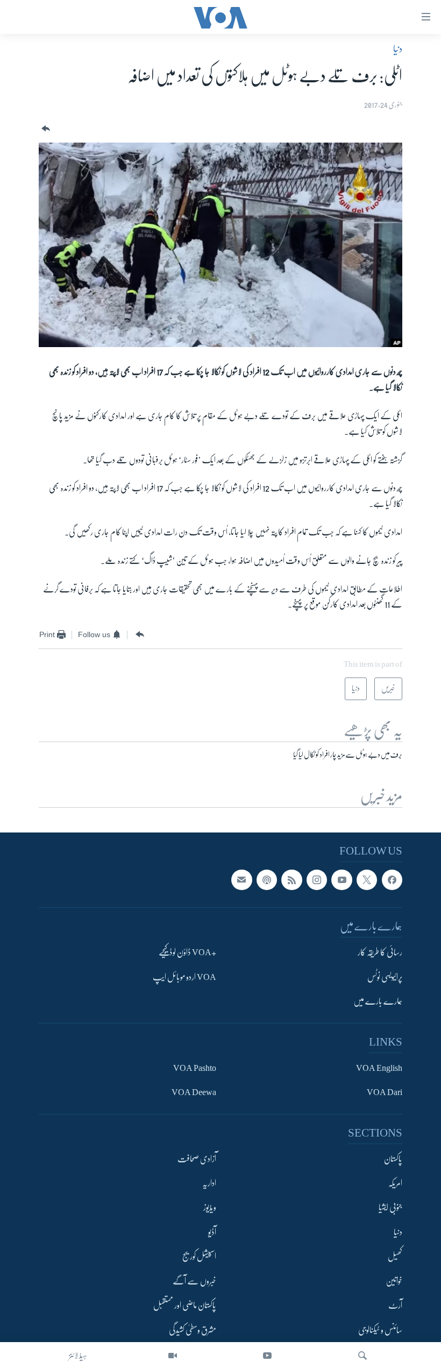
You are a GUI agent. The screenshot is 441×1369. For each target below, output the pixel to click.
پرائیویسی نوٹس (384, 977)
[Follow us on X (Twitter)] (367, 880)
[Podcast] (267, 880)
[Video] (173, 1355)
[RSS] (291, 880)
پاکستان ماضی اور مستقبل (184, 1306)
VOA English (379, 1068)
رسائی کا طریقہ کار (380, 953)
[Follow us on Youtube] (341, 880)
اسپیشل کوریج (199, 1257)
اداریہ (209, 1183)
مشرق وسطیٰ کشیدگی (192, 1330)
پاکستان (393, 1159)
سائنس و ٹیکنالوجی (380, 1330)
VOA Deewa (194, 1093)
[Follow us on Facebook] (392, 880)
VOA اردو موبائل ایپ (184, 977)
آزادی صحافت (196, 1159)
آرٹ (395, 1306)
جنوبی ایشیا (390, 1208)
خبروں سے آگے (194, 1281)
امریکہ (395, 1183)
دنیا (397, 49)
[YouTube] (267, 1355)
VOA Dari (384, 1093)
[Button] (44, 129)
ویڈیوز (209, 1208)
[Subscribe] (241, 880)
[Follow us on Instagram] (317, 880)
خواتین (394, 1281)
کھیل (395, 1257)
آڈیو (212, 1232)
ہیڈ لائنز (78, 1355)
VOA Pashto (194, 1068)
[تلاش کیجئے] (362, 1355)
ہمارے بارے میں (377, 1002)
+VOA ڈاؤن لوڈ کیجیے (187, 953)
